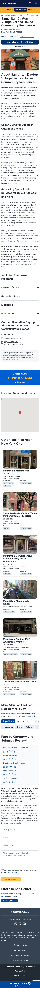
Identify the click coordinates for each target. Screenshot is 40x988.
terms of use (12, 872)
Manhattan (8, 727)
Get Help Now (8, 9)
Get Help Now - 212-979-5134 (20, 42)
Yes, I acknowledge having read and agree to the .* (20, 871)
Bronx (19, 727)
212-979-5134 (21, 378)
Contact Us (21, 945)
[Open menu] (35, 3)
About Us (21, 950)
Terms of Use (20, 971)
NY (15, 32)
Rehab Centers (11, 15)
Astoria (29, 727)
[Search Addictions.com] (30, 3)
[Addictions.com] (2, 15)
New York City (34, 15)
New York (22, 15)
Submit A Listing (21, 955)
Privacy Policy (20, 975)
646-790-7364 (7, 36)
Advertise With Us (21, 960)
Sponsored (32, 9)
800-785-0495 (20, 10)
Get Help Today (19, 983)
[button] (20, 413)
